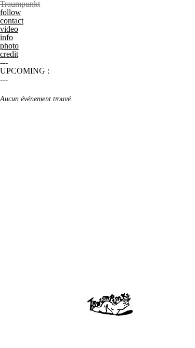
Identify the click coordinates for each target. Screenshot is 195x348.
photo (9, 45)
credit (9, 54)
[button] (97, 4)
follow (10, 12)
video (9, 29)
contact (11, 20)
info (6, 37)
